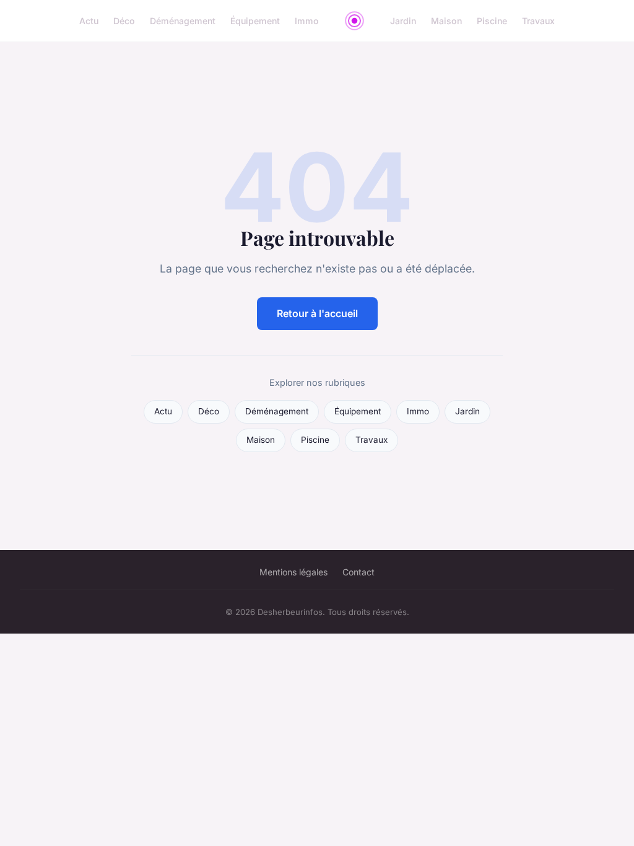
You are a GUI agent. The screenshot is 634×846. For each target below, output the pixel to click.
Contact (358, 572)
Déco (124, 20)
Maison (446, 20)
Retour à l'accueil (317, 313)
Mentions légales (293, 572)
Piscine (492, 20)
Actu (88, 20)
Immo (307, 20)
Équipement (255, 20)
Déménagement (182, 20)
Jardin (403, 20)
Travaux (538, 20)
